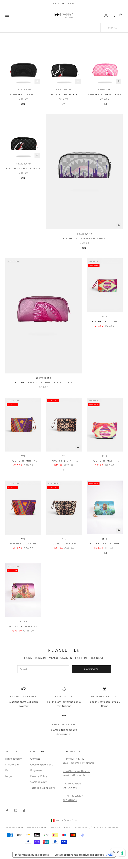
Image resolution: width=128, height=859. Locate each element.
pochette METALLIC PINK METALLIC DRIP (43, 382)
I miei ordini (12, 764)
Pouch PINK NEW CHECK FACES (105, 94)
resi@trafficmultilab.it (76, 775)
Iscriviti (91, 669)
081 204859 (70, 787)
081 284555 (70, 800)
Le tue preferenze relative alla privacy (79, 854)
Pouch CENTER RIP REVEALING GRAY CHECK (64, 94)
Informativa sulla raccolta (32, 854)
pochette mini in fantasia (104, 321)
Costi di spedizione (41, 764)
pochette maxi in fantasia (105, 461)
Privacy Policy (38, 776)
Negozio (10, 776)
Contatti (35, 758)
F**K (104, 317)
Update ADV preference (107, 827)
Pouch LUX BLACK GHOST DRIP (23, 94)
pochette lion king (104, 543)
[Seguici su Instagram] (15, 810)
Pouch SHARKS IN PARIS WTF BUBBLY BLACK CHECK (23, 168)
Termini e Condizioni (42, 787)
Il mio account (13, 758)
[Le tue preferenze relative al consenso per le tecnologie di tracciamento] (122, 853)
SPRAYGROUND (23, 90)
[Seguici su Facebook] (7, 810)
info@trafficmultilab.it (76, 771)
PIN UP (104, 539)
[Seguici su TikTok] (24, 810)
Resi (7, 770)
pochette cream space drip (84, 238)
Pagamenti (37, 770)
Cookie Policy (38, 781)
